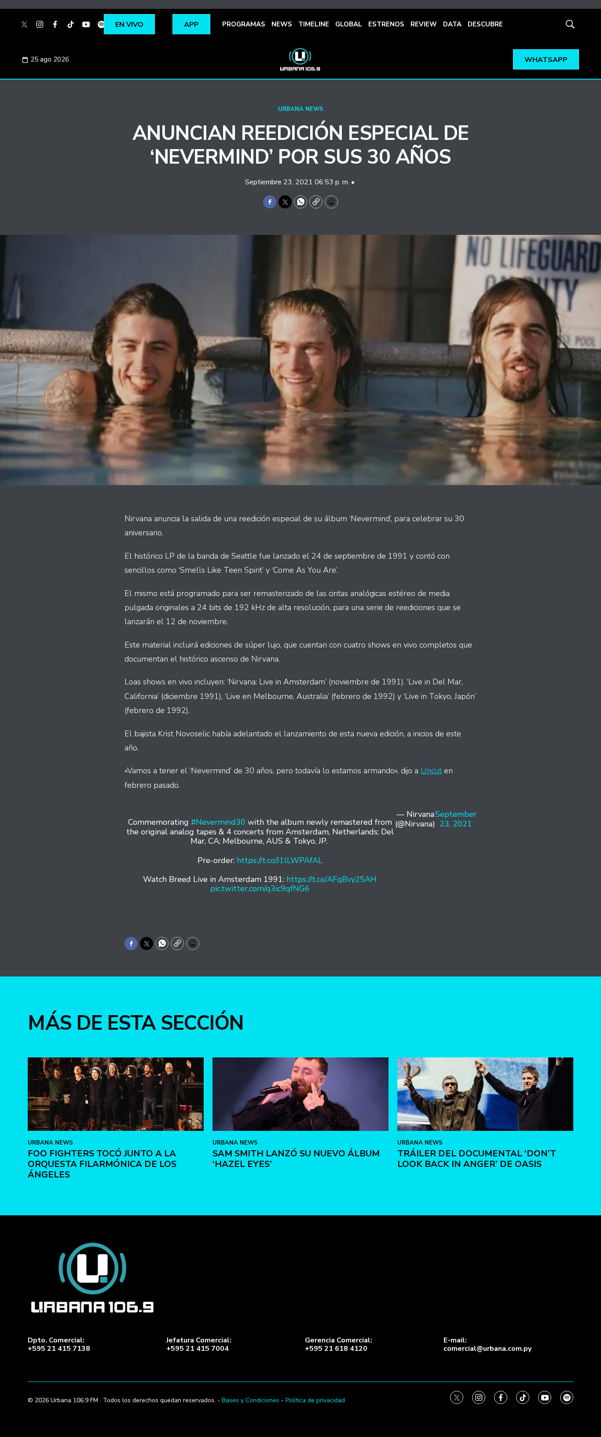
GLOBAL (348, 24)
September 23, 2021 (455, 819)
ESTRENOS (386, 24)
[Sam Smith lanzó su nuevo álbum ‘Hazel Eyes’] (300, 1094)
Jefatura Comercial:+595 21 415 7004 (198, 1344)
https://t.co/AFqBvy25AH (331, 879)
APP (191, 24)
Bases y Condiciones (250, 1400)
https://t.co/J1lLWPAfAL (279, 860)
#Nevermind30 (218, 822)
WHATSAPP (546, 60)
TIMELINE (313, 24)
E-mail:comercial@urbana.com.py (487, 1344)
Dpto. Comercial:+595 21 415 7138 (59, 1344)
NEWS (281, 24)
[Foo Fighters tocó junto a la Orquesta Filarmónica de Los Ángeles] (116, 1094)
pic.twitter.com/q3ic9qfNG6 (260, 888)
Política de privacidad (315, 1400)
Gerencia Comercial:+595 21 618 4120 (338, 1344)
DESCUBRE (485, 24)
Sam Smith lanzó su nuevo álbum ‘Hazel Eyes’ (296, 1159)
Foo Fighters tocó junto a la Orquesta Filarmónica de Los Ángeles (102, 1164)
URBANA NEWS (300, 109)
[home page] (300, 59)
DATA (452, 24)
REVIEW (423, 24)
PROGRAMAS (243, 24)
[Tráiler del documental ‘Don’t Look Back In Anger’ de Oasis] (485, 1094)
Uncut (431, 770)
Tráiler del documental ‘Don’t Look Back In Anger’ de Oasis (476, 1159)
